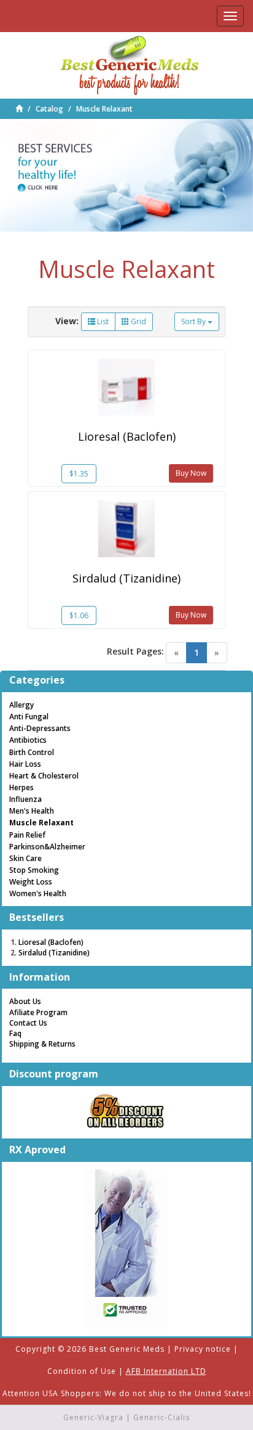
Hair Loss (25, 764)
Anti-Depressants (40, 728)
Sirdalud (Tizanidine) (126, 578)
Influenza (25, 799)
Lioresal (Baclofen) (127, 436)
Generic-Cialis (161, 1417)
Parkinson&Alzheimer (47, 846)
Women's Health (37, 893)
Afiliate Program (38, 1012)
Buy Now (191, 473)
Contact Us (28, 1023)
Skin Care (25, 858)
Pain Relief (27, 835)
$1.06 (78, 615)
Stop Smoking (34, 870)
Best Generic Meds (127, 1349)
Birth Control (31, 752)
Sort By (194, 321)
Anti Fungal (29, 716)
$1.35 (78, 473)
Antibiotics (28, 740)
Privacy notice (202, 1349)
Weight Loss (30, 881)
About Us (25, 1001)
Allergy (21, 705)
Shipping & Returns (42, 1044)
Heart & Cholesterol (44, 775)
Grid (137, 321)
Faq (15, 1033)
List (102, 321)
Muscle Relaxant (104, 109)
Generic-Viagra (93, 1417)
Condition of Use (81, 1371)
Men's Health (31, 811)
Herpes (21, 787)
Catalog (49, 109)
